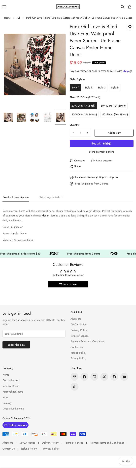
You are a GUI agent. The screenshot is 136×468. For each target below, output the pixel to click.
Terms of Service (79, 336)
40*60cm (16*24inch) (84, 114)
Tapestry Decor (10, 386)
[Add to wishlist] (130, 27)
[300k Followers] (84, 377)
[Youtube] (124, 377)
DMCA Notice (78, 324)
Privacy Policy (78, 358)
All (18, 18)
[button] (130, 7)
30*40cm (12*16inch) (113, 106)
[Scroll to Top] (129, 450)
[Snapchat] (114, 377)
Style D (115, 87)
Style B (88, 87)
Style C (102, 87)
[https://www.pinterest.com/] (74, 377)
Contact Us (76, 347)
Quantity (74, 125)
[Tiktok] (74, 387)
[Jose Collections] (68, 6)
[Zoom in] (59, 29)
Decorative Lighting (13, 408)
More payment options (101, 152)
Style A (75, 87)
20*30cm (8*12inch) (83, 106)
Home (7, 18)
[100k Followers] (94, 377)
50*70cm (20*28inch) (115, 114)
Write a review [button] (68, 284)
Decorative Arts (11, 380)
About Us (75, 319)
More (5, 397)
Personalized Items (12, 392)
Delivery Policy (78, 330)
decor (45, 215)
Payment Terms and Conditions (87, 341)
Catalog (6, 403)
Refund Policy (78, 353)
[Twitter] (104, 377)
